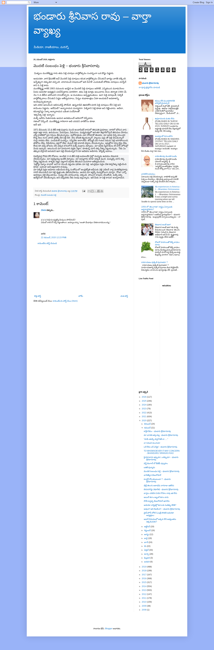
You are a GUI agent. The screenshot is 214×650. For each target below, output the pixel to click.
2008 (144, 610)
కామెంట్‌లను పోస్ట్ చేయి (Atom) (65, 301)
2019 (144, 567)
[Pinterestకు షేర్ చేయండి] (101, 191)
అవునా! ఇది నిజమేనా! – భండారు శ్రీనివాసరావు (162, 509)
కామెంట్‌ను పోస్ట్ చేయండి (47, 243)
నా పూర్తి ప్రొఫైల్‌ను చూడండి (149, 87)
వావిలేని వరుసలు (148, 174)
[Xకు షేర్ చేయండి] (95, 191)
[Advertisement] (81, 270)
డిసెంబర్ (147, 424)
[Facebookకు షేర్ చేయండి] (98, 191)
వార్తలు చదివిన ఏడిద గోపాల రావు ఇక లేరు (160, 493)
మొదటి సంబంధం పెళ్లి (48, 195)
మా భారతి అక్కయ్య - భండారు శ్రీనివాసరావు (161, 435)
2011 (144, 598)
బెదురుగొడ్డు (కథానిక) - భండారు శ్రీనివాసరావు (161, 489)
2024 (144, 405)
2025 (144, 401)
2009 (144, 606)
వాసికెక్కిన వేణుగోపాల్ (152, 475)
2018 (144, 570)
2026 (144, 397)
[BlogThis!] (92, 191)
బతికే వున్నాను (149, 467)
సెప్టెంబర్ (147, 530)
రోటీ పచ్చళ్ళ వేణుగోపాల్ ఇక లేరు (157, 501)
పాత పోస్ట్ (124, 296)
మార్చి (146, 554)
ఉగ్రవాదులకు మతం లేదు (164, 118)
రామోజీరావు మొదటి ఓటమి (166, 156)
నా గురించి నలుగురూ (152, 443)
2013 (144, 590)
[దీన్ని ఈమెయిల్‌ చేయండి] (89, 191)
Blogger (108, 628)
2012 (144, 594)
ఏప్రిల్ (146, 550)
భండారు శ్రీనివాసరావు (150, 83)
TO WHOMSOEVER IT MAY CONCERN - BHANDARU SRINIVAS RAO (162, 452)
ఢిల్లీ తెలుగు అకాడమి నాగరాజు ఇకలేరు (159, 485)
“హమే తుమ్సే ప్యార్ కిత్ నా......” (156, 439)
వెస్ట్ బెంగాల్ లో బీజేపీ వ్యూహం (156, 463)
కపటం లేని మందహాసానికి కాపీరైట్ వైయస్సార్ (165, 102)
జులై (146, 538)
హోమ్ (80, 296)
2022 (144, 413)
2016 (144, 578)
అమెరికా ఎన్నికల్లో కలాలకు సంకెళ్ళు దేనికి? (160, 505)
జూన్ (146, 542)
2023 (144, 408)
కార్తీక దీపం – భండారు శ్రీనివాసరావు (157, 431)
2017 (144, 574)
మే (145, 546)
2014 (144, 586)
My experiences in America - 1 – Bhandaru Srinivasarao (168, 188)
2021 (144, 416)
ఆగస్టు (146, 534)
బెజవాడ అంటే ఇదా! (163, 224)
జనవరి (147, 562)
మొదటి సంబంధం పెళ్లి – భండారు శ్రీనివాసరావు (161, 471)
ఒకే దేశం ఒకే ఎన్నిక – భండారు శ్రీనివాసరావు (160, 447)
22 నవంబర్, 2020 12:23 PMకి (53, 237)
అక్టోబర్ (147, 526)
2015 (144, 582)
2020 (144, 420)
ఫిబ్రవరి (147, 558)
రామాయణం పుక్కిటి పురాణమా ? (154, 262)
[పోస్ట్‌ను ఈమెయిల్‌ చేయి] (83, 191)
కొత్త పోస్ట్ (37, 296)
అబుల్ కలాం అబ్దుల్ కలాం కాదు (156, 497)
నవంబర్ (147, 428)
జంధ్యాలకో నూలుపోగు (164, 136)
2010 (144, 602)
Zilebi (43, 210)
